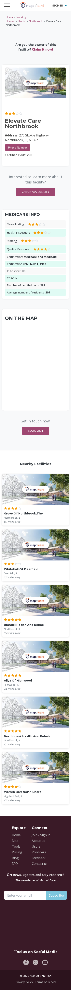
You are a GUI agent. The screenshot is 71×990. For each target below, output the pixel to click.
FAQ (15, 863)
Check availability (35, 191)
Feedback (39, 858)
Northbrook (36, 21)
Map (15, 841)
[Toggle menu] (8, 5)
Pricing (17, 852)
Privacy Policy (24, 982)
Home (9, 17)
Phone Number (17, 147)
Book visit (35, 430)
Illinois (21, 21)
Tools (16, 846)
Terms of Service (46, 982)
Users (36, 846)
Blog (15, 858)
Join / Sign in (41, 835)
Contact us (40, 863)
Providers (39, 852)
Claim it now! (42, 49)
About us (38, 841)
